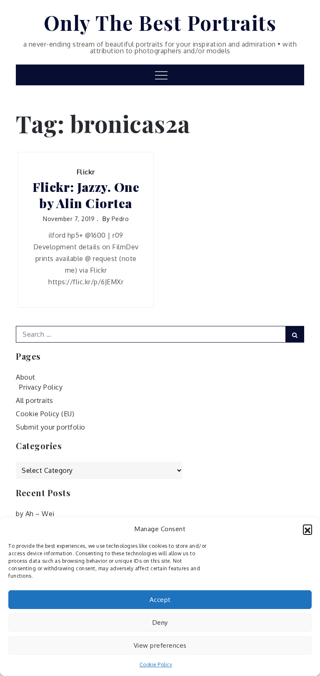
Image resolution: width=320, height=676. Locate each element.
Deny (160, 622)
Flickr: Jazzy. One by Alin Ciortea (85, 195)
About (25, 377)
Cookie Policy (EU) (45, 414)
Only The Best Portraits (160, 22)
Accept (160, 600)
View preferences (160, 645)
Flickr (86, 172)
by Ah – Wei (35, 513)
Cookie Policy (156, 664)
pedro (120, 218)
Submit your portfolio (50, 427)
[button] (307, 529)
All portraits (34, 400)
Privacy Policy (40, 387)
